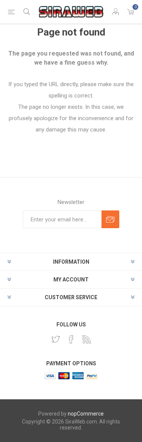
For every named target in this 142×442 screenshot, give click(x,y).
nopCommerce (86, 414)
